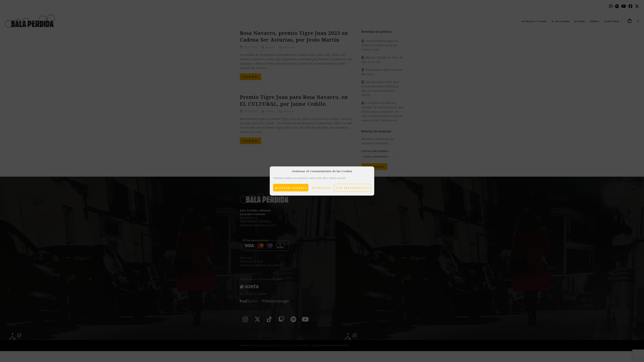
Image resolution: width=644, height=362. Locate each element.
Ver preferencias (352, 187)
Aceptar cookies (291, 187)
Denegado (321, 187)
